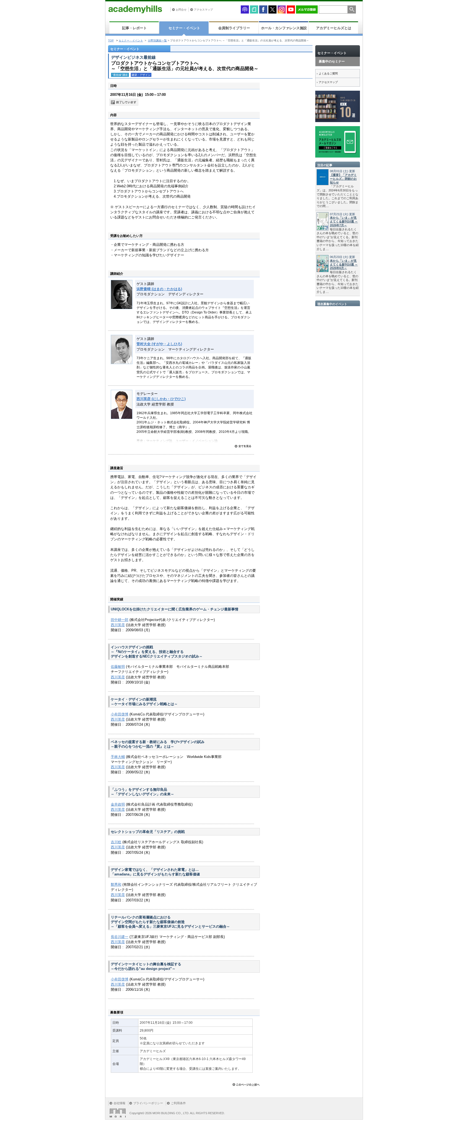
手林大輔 (118, 757)
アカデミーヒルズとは (333, 28)
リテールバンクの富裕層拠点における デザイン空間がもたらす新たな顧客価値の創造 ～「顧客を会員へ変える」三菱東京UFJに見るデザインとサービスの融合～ (170, 921)
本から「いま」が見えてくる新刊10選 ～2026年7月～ (344, 221)
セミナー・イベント (184, 28)
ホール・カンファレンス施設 (284, 28)
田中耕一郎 (119, 620)
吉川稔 (116, 842)
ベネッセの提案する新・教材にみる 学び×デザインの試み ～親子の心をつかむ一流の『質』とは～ (157, 744)
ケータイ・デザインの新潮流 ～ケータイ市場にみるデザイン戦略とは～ (144, 701)
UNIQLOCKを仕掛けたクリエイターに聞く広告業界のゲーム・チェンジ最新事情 (174, 609)
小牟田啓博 (119, 714)
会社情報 (119, 1103)
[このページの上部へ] (246, 1084)
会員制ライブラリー (234, 28)
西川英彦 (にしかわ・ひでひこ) (161, 399)
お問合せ (181, 9)
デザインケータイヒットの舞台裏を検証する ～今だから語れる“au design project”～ (146, 966)
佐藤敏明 (118, 667)
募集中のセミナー (332, 61)
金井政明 (118, 804)
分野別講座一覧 (157, 40)
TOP (111, 40)
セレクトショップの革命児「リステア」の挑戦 (148, 832)
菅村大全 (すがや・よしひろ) (159, 344)
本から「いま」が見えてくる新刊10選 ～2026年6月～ (344, 264)
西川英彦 (118, 625)
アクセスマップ (203, 9)
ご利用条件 (178, 1103)
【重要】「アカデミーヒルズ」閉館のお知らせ (343, 178)
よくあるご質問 (328, 73)
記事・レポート (134, 28)
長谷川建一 (119, 937)
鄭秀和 (116, 884)
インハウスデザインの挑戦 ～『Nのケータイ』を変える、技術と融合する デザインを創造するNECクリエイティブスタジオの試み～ (157, 651)
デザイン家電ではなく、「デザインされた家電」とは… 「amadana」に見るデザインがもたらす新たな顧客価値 (155, 872)
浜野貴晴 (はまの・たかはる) (159, 289)
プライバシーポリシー (148, 1103)
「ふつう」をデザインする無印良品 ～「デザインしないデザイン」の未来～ (142, 791)
